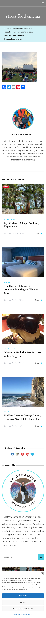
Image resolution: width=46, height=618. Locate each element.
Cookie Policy (17, 614)
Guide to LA (9, 219)
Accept (23, 596)
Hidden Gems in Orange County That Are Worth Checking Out (22, 417)
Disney (7, 282)
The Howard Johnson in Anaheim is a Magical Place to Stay (21, 289)
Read (37, 234)
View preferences (23, 609)
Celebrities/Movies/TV (21, 28)
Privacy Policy (27, 614)
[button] (42, 574)
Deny (23, 602)
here (14, 545)
